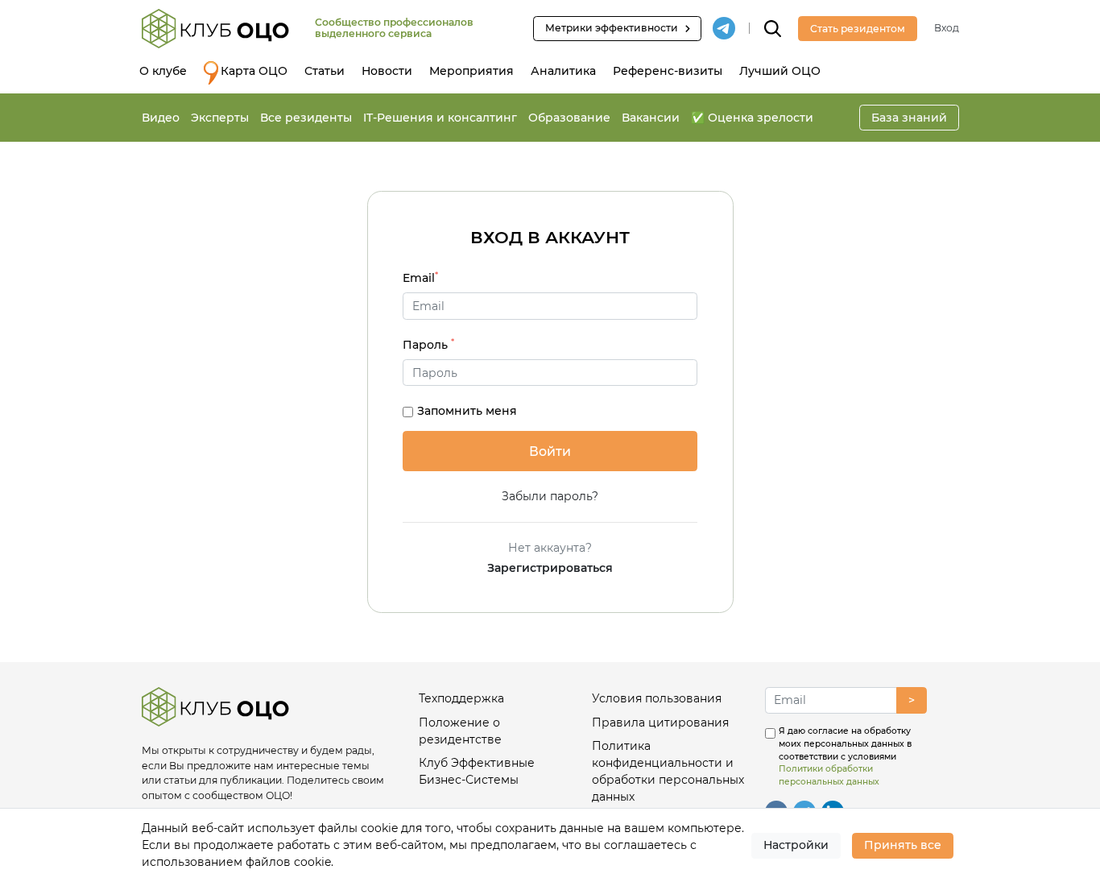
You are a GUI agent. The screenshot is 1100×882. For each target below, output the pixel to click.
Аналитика (563, 71)
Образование (569, 117)
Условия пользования (657, 698)
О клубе (163, 71)
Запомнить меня (467, 411)
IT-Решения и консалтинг (440, 117)
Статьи (324, 71)
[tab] (550, 373)
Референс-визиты (667, 71)
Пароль (428, 344)
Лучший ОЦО (780, 71)
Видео (161, 117)
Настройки (796, 845)
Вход (946, 28)
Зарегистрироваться (550, 568)
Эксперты (220, 117)
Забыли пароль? (550, 496)
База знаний (909, 117)
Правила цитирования (660, 722)
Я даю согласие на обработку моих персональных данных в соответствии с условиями (845, 756)
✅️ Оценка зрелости (752, 117)
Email (420, 277)
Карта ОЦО (254, 71)
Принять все (902, 845)
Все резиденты (306, 117)
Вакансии (651, 117)
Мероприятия (471, 71)
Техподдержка (461, 698)
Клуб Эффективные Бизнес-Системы (477, 771)
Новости (387, 71)
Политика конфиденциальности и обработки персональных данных (668, 771)
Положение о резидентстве (460, 731)
